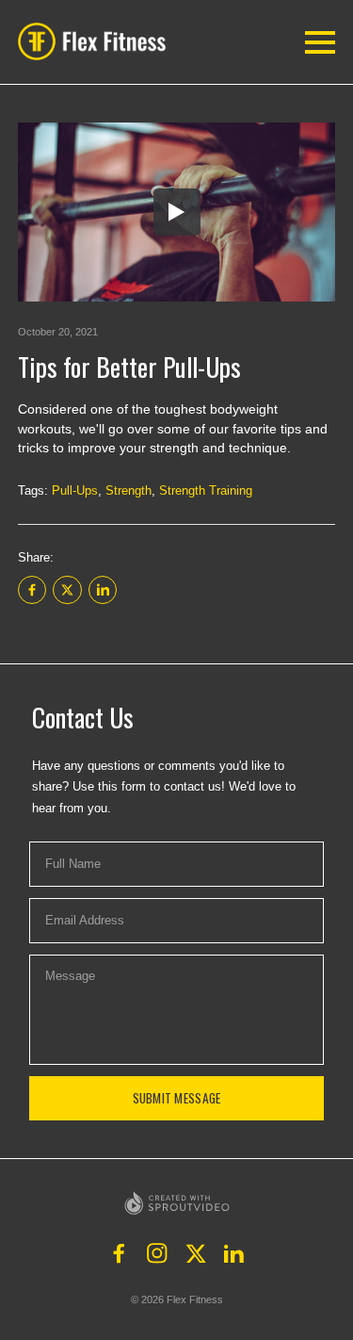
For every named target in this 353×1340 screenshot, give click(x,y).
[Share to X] (67, 590)
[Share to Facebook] (32, 590)
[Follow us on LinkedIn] (234, 1253)
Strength (128, 490)
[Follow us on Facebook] (120, 1253)
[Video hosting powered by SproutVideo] (177, 1203)
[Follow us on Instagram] (157, 1253)
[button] (96, 41)
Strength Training (205, 490)
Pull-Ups (75, 490)
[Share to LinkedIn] (102, 590)
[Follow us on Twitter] (196, 1253)
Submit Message (177, 1097)
